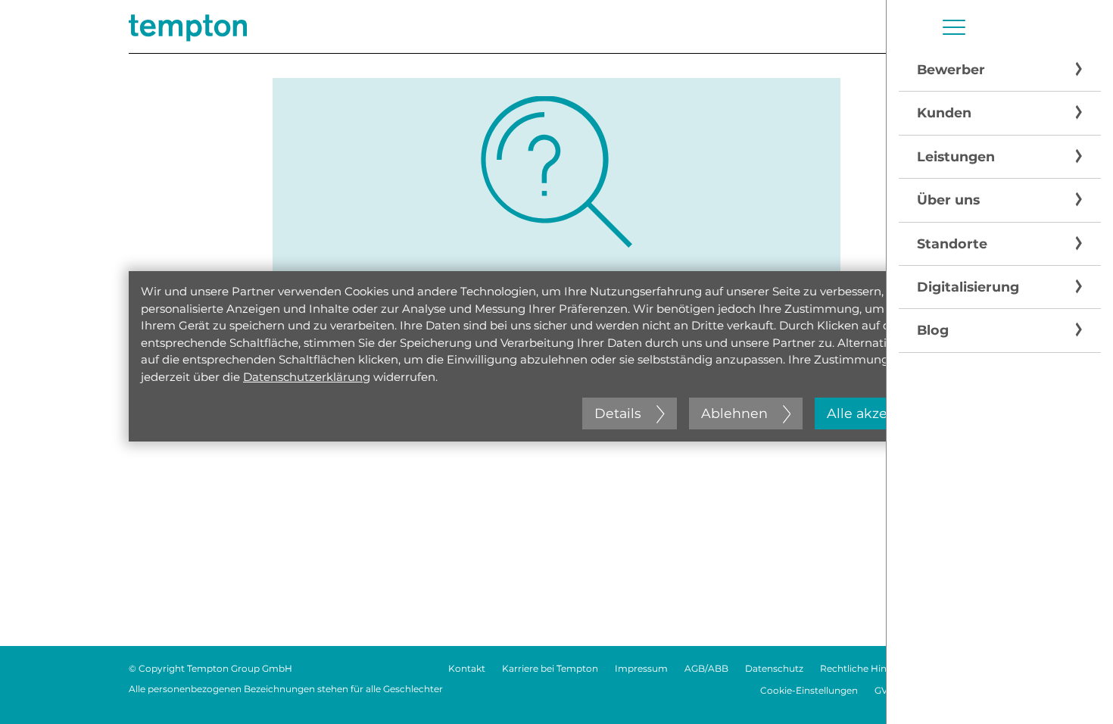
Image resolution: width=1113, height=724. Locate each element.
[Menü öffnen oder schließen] (954, 27)
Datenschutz (774, 668)
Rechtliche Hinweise (866, 668)
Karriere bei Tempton (550, 668)
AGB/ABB (706, 668)
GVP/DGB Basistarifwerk (929, 690)
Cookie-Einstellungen (809, 690)
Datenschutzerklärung (306, 377)
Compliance (956, 668)
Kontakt (466, 668)
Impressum (641, 668)
